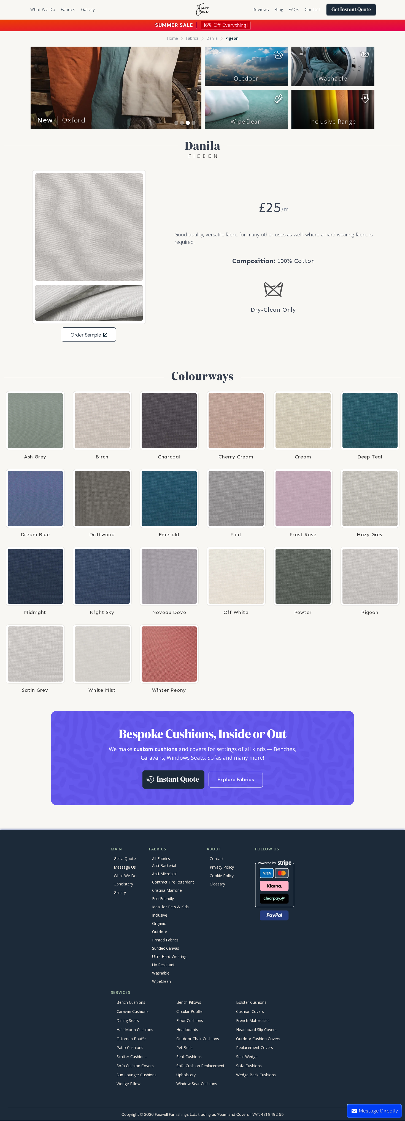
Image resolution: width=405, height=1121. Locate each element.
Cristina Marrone (167, 890)
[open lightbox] (89, 227)
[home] (202, 10)
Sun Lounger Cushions (136, 1074)
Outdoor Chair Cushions (197, 1038)
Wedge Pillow (129, 1084)
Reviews (261, 9)
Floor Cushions (189, 1020)
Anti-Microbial (164, 873)
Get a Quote (125, 858)
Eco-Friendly (163, 898)
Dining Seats (128, 1020)
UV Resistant (163, 964)
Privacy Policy (222, 867)
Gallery (88, 9)
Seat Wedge (247, 1056)
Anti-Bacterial (164, 865)
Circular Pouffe (189, 1011)
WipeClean (246, 121)
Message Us (125, 867)
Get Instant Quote (351, 9)
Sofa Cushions (249, 1065)
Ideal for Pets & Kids (170, 906)
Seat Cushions (189, 1056)
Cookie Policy (222, 875)
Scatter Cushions (132, 1056)
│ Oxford (61, 119)
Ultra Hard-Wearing (169, 956)
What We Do (42, 9)
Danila (212, 38)
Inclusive (159, 915)
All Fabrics (161, 858)
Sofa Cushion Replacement (200, 1065)
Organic (159, 923)
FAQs (294, 9)
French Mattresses (252, 1020)
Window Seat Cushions (196, 1084)
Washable (332, 78)
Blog (279, 9)
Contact (312, 9)
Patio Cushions (130, 1047)
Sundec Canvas (165, 948)
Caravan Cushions (132, 1011)
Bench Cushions (131, 1002)
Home (172, 38)
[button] (68, 9)
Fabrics (192, 38)
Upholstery (123, 884)
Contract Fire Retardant (173, 882)
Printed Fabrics (165, 940)
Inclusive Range (332, 121)
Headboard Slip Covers (256, 1029)
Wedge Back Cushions (256, 1074)
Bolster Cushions (251, 1002)
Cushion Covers (250, 1011)
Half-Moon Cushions (135, 1029)
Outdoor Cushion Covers (258, 1038)
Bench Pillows (188, 1002)
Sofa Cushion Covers (135, 1065)
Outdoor (246, 78)
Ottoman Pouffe (131, 1038)
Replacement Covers (254, 1047)
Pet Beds (184, 1047)
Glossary (217, 884)
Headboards (187, 1029)
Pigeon (232, 38)
